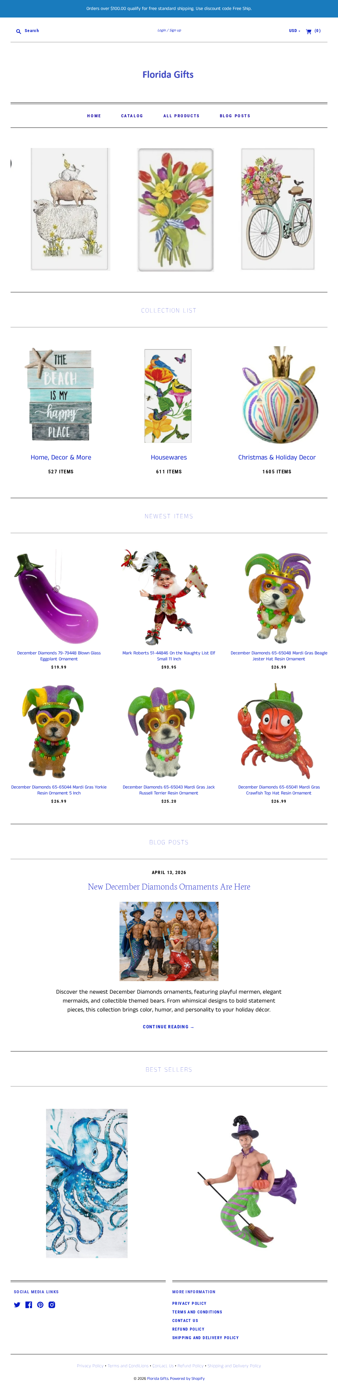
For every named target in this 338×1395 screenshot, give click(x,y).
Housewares (169, 457)
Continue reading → (169, 1026)
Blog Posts (235, 115)
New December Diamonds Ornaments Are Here (169, 886)
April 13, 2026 (169, 872)
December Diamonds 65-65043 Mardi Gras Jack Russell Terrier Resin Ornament (169, 790)
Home (94, 115)
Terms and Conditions (197, 1312)
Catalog (132, 115)
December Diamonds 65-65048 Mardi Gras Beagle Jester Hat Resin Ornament (279, 656)
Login (161, 30)
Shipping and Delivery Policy (205, 1338)
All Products (181, 115)
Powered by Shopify (187, 1378)
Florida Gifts (157, 1378)
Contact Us (185, 1320)
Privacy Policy (189, 1303)
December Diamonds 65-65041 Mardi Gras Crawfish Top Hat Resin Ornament (279, 790)
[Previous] (18, 210)
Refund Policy (188, 1329)
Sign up (175, 30)
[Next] (320, 210)
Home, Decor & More (61, 457)
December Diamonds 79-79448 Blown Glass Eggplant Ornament (59, 656)
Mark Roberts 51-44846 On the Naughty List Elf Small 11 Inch (168, 656)
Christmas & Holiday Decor (277, 457)
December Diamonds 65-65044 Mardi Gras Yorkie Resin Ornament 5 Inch (59, 790)
